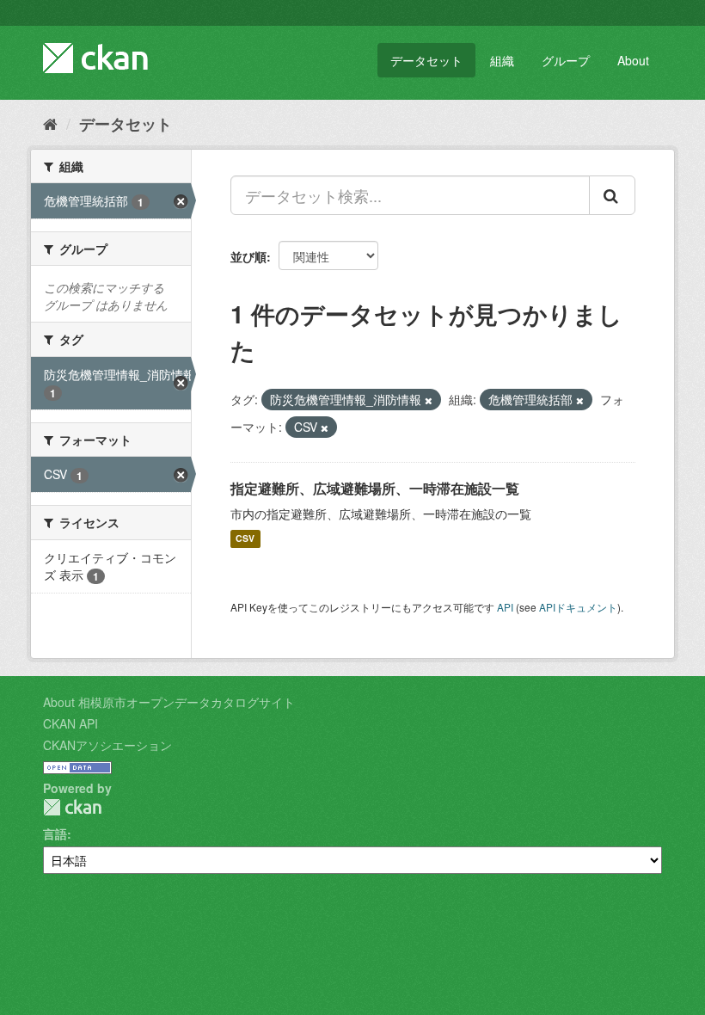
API (505, 607)
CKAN (72, 807)
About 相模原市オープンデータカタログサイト (169, 701)
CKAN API (70, 723)
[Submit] (612, 195)
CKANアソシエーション (107, 745)
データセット (426, 60)
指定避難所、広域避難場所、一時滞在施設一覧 (374, 488)
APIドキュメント (578, 607)
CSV (245, 538)
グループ (566, 60)
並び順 (248, 256)
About (633, 60)
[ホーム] (50, 123)
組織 (502, 60)
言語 (55, 833)
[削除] (428, 400)
